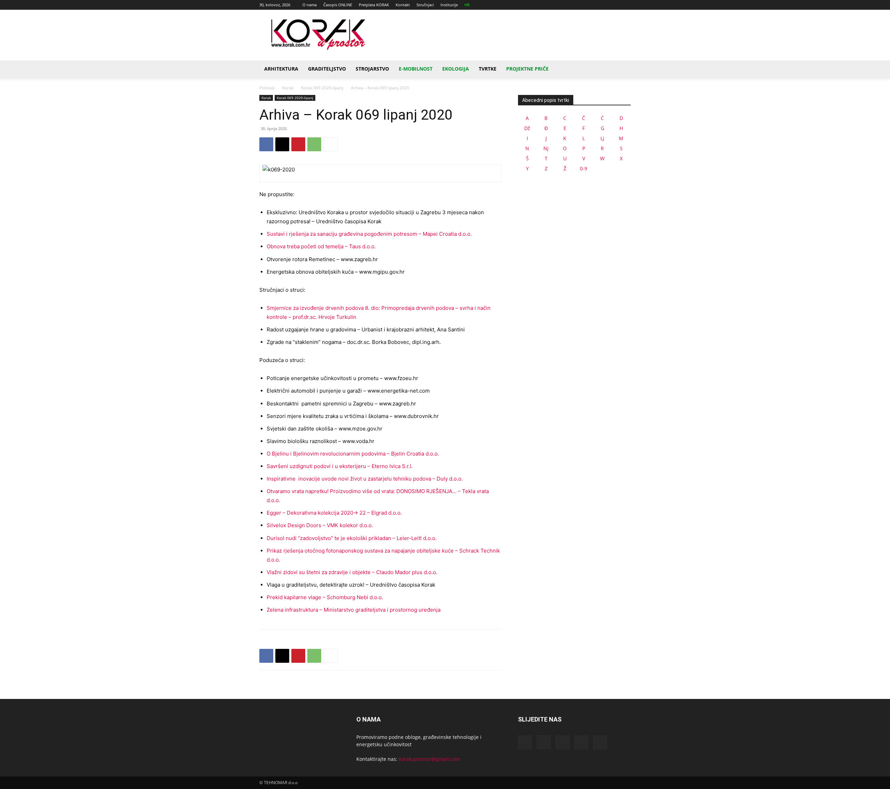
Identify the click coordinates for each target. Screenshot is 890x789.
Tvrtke (487, 68)
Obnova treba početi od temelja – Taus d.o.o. (321, 246)
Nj (546, 148)
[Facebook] (579, 5)
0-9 (583, 168)
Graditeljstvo (327, 68)
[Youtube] (625, 5)
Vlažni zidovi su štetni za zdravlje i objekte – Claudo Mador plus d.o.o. (352, 572)
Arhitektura (281, 68)
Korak (287, 88)
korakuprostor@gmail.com (429, 759)
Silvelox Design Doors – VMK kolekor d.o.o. (320, 525)
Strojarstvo (372, 68)
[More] (330, 144)
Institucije (449, 4)
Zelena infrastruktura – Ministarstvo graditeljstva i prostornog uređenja (353, 609)
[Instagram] (591, 5)
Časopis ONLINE (337, 4)
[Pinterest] (298, 144)
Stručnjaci (425, 4)
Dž (527, 128)
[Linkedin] (602, 5)
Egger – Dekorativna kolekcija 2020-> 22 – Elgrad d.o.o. (334, 512)
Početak (267, 88)
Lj (602, 138)
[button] (622, 69)
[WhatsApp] (314, 144)
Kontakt (403, 4)
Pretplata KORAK (374, 4)
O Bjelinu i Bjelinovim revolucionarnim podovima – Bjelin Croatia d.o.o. (353, 453)
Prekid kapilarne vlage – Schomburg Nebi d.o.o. (325, 597)
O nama (309, 4)
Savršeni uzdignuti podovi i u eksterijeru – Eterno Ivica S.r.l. (340, 466)
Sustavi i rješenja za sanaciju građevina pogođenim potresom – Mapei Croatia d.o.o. (369, 234)
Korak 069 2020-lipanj (322, 88)
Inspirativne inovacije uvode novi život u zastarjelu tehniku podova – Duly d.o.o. (365, 478)
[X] (614, 5)
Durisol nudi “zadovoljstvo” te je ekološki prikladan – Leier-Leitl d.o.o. (352, 538)
